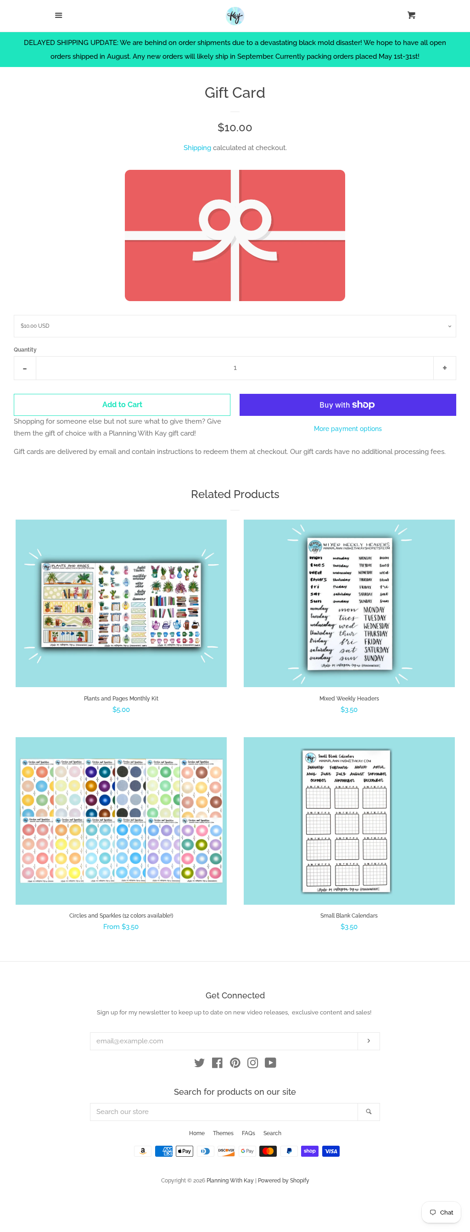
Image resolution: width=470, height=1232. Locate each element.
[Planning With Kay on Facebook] (217, 1065)
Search (272, 1133)
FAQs (248, 1133)
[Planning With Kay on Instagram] (252, 1065)
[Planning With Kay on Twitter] (199, 1065)
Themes (223, 1133)
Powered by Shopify (283, 1180)
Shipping (197, 148)
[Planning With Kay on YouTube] (270, 1065)
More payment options (348, 428)
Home (197, 1133)
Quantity (25, 350)
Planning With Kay (230, 1180)
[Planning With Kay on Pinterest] (235, 1065)
